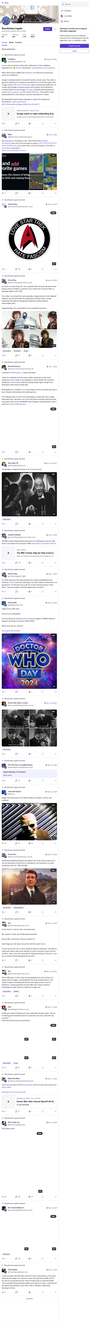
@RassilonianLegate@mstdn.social (13, 31)
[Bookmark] (42, 123)
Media (11, 42)
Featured (18, 42)
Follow (47, 29)
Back (6, 3)
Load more (29, 1301)
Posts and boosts (8, 49)
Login (74, 51)
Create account (74, 46)
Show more (7, 777)
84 (3, 37)
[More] (55, 123)
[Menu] (55, 29)
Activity (4, 42)
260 (13, 37)
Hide (53, 155)
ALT (54, 266)
